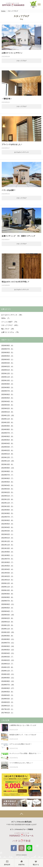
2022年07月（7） (7, 517)
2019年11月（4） (7, 629)
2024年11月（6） (7, 419)
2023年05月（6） (7, 482)
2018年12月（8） (7, 667)
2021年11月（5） (7, 545)
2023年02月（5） (7, 492)
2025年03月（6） (7, 405)
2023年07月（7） (7, 475)
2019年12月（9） (7, 625)
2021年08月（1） (7, 555)
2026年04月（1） (7, 359)
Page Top (21, 813)
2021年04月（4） (7, 569)
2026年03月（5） (7, 363)
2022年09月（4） (7, 510)
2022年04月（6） (7, 527)
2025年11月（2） (7, 377)
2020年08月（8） (7, 597)
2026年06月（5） (7, 352)
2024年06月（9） (7, 436)
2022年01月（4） (7, 538)
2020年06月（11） (8, 604)
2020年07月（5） (7, 601)
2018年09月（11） (8, 678)
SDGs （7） (5, 318)
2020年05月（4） (7, 608)
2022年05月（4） (7, 524)
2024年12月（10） (8, 415)
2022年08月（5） (7, 513)
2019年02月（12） (8, 660)
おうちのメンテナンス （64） (12, 315)
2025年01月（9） (7, 412)
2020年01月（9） (7, 622)
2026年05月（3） (7, 356)
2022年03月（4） (7, 531)
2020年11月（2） (7, 587)
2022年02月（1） (7, 534)
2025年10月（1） (7, 380)
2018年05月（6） (7, 692)
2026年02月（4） (7, 366)
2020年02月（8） (7, 618)
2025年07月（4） (7, 391)
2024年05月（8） (7, 440)
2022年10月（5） (7, 506)
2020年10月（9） (7, 590)
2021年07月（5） (7, 559)
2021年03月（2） (7, 573)
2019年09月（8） (7, 636)
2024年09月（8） (7, 426)
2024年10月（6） (7, 422)
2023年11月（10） (8, 461)
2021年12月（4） (7, 541)
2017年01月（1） (7, 713)
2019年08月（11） (8, 639)
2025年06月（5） (7, 394)
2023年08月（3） (7, 471)
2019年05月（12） (8, 650)
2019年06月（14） (8, 646)
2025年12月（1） (7, 373)
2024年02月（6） (7, 450)
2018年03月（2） (7, 699)
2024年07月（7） (7, 433)
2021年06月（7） (7, 562)
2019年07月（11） (8, 643)
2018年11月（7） (7, 671)
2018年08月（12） (8, 681)
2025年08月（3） (7, 387)
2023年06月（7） (7, 478)
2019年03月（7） (7, 657)
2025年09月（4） (7, 384)
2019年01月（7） (7, 664)
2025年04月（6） (7, 401)
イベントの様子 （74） (9, 322)
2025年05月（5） (7, 398)
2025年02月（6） (7, 408)
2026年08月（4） (7, 345)
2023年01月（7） (7, 496)
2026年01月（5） (7, 370)
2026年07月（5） (7, 349)
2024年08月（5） (7, 429)
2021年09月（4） (7, 552)
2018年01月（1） (7, 706)
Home (3, 11)
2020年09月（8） (7, 594)
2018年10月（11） (8, 674)
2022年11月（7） (7, 503)
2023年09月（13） (8, 468)
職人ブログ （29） (8, 329)
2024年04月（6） (7, 443)
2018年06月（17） (8, 688)
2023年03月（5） (7, 489)
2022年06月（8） (7, 520)
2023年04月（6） (7, 485)
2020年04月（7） (7, 611)
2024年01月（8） (7, 454)
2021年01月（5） (7, 580)
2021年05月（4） (7, 566)
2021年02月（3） (7, 576)
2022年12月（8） (7, 499)
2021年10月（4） (7, 548)
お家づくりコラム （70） (10, 332)
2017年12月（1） (7, 709)
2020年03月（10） (8, 615)
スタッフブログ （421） (10, 325)
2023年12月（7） (7, 457)
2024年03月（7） (7, 447)
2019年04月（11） (8, 653)
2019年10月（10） (8, 632)
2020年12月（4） (7, 583)
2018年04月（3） (7, 695)
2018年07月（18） (8, 685)
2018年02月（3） (7, 702)
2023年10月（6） (7, 464)
